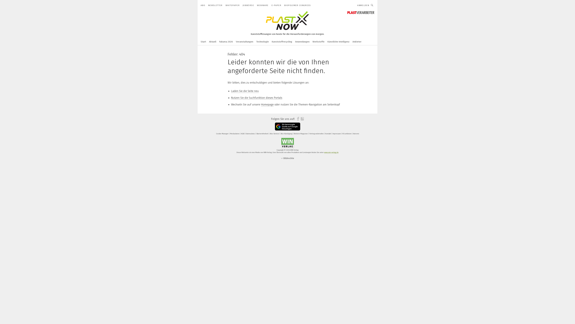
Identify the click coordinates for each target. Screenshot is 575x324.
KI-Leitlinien (347, 134)
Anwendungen (302, 41)
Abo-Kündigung (287, 134)
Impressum (337, 134)
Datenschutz (250, 134)
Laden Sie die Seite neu (245, 91)
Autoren (356, 134)
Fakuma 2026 (226, 41)
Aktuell (212, 41)
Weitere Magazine (301, 134)
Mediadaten (235, 134)
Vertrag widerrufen (316, 134)
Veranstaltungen (244, 41)
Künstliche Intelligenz (338, 41)
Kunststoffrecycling (282, 41)
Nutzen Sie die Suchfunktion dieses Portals (256, 97)
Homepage (267, 104)
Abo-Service (275, 134)
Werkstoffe (318, 41)
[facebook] (297, 119)
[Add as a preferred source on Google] (287, 126)
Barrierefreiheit (263, 134)
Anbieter (356, 41)
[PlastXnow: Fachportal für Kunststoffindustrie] (203, 41)
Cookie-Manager (222, 134)
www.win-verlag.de (331, 152)
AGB (243, 134)
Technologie (262, 41)
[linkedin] (301, 119)
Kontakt (328, 134)
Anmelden (363, 5)
